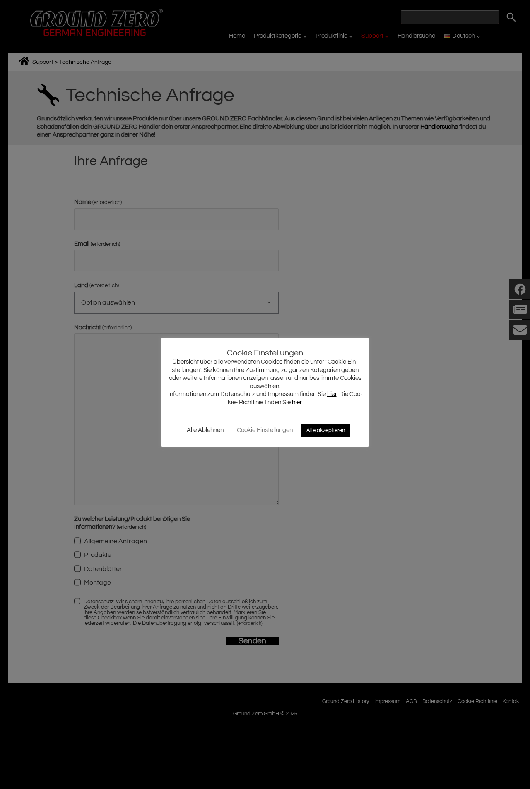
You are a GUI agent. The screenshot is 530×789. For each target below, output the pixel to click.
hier (332, 394)
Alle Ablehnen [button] (205, 430)
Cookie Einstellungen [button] (265, 430)
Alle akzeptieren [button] (325, 430)
